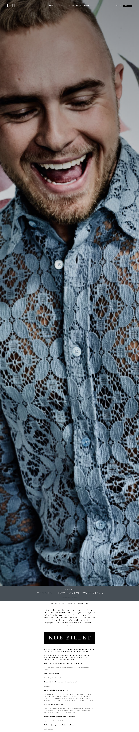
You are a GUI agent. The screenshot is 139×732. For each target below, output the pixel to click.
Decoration (76, 5)
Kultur (67, 5)
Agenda (87, 5)
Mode (51, 5)
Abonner (127, 5)
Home (52, 603)
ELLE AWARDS (69, 589)
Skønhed (59, 5)
